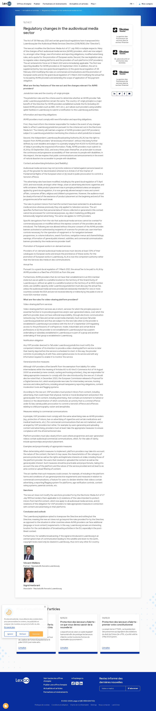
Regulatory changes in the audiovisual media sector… (62, 10)
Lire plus (22, 648)
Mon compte (147, 4)
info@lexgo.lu (77, 678)
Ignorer (10, 634)
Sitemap (94, 705)
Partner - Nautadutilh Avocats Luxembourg (41, 566)
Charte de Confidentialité (79, 705)
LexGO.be (116, 705)
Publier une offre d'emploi (55, 685)
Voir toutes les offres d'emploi (53, 679)
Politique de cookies (42, 705)
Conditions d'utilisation (60, 705)
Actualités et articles (79, 4)
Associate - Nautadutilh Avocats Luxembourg (42, 588)
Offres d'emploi (24, 4)
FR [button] (131, 4)
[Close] (45, 607)
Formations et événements (55, 4)
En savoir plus (9, 627)
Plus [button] (93, 4)
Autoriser (36, 634)
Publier (37, 4)
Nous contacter (104, 705)
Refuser (23, 634)
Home (17, 10)
